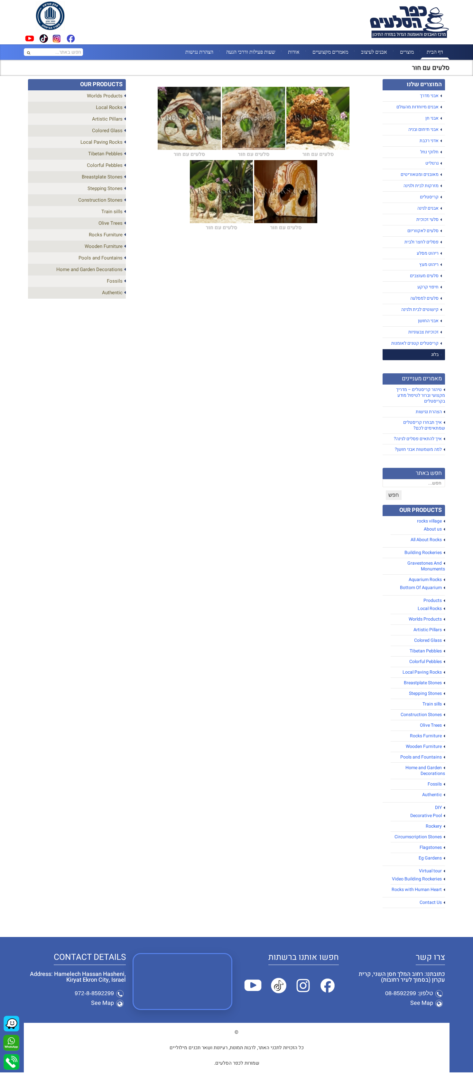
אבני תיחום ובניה (423, 129)
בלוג (435, 354)
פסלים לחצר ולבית (421, 242)
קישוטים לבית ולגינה (420, 309)
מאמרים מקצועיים (330, 51)
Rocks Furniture (426, 735)
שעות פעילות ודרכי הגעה (250, 51)
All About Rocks (426, 539)
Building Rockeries (423, 552)
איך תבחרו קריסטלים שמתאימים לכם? (424, 425)
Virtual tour (430, 871)
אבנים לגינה (428, 208)
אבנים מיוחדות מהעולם (417, 107)
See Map (421, 1003)
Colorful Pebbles (425, 661)
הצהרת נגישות (199, 51)
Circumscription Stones (418, 836)
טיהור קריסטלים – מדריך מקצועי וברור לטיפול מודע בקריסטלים (420, 395)
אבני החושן (428, 320)
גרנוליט (432, 163)
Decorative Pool (426, 815)
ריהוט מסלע (428, 253)
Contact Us (431, 902)
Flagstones (431, 847)
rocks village (429, 521)
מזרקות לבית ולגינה (421, 185)
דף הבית (435, 51)
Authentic (432, 794)
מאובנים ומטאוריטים (420, 174)
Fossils (435, 784)
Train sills (432, 704)
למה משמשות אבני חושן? (418, 449)
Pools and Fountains (421, 757)
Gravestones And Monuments (426, 566)
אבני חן (432, 118)
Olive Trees (431, 725)
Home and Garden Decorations (425, 770)
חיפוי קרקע (428, 287)
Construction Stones (421, 714)
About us (433, 529)
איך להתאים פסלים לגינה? (418, 438)
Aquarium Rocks (425, 579)
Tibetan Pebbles (426, 651)
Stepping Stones (425, 693)
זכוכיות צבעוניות (423, 332)
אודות (294, 51)
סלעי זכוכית (427, 219)
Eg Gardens (430, 858)
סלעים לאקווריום (423, 230)
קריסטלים (429, 197)
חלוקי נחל (429, 152)
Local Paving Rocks (422, 672)
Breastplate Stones (423, 682)
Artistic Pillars (427, 629)
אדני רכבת (429, 140)
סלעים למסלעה (424, 298)
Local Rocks (430, 608)
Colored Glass (428, 640)
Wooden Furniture (424, 746)
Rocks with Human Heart (417, 889)
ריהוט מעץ (429, 264)
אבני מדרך (429, 95)
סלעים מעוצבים (424, 275)
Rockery (434, 826)
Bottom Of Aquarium (421, 587)
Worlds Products (425, 619)
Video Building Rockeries (417, 879)
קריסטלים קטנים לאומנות (415, 343)
